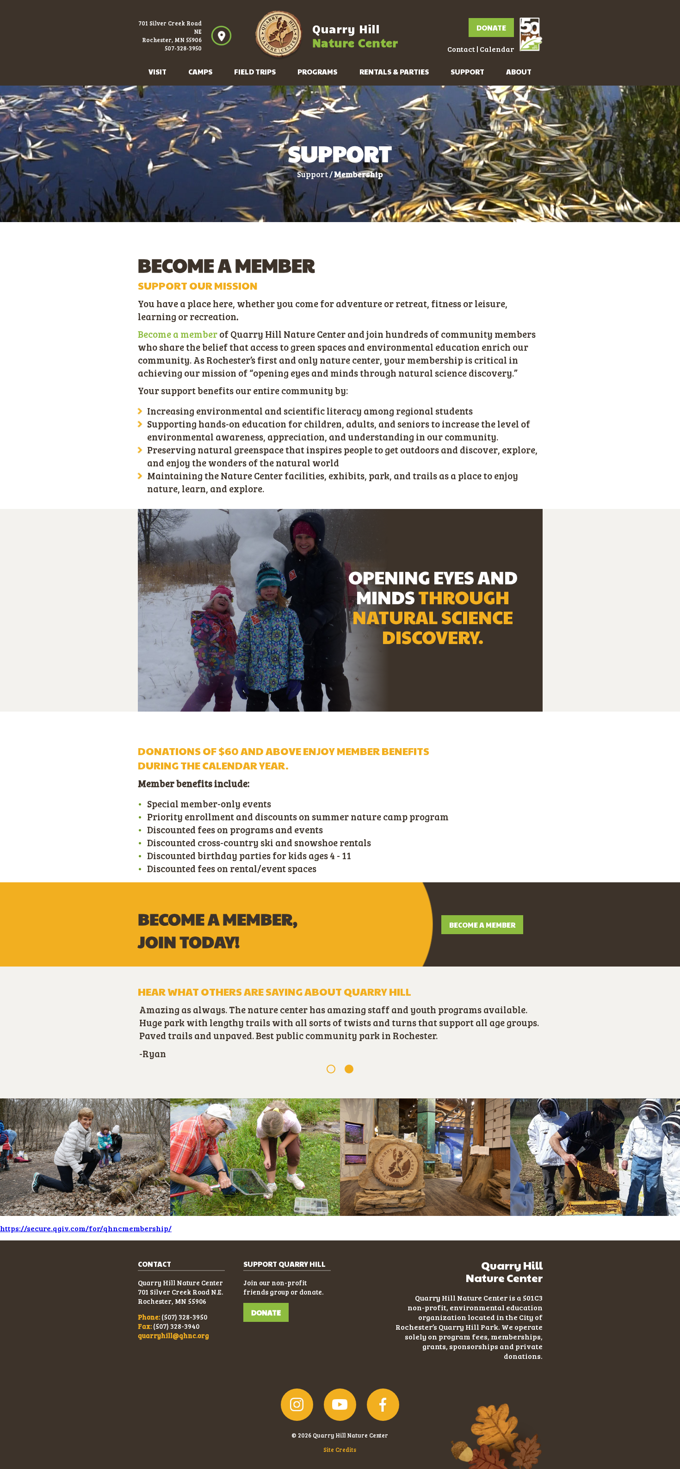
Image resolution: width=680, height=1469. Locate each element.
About (519, 71)
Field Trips (255, 71)
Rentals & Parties (394, 71)
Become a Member (482, 925)
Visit (157, 71)
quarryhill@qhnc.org (173, 1335)
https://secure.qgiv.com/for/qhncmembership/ (86, 1228)
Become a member (177, 334)
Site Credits (339, 1449)
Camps (200, 71)
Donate (491, 27)
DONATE (266, 1312)
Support (467, 71)
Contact (461, 49)
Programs (317, 71)
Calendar (497, 49)
